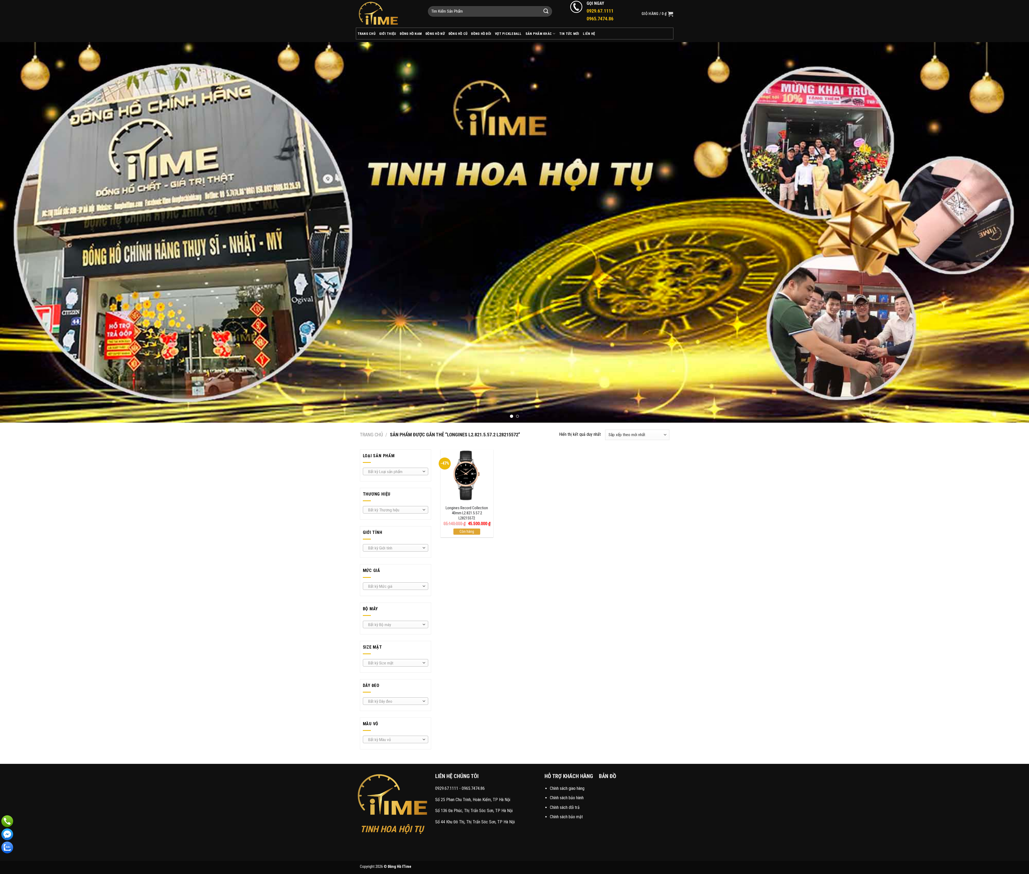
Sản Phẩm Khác (538, 34)
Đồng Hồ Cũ (458, 34)
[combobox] (395, 471)
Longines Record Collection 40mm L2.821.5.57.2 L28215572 (467, 513)
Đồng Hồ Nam (411, 34)
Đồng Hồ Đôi (481, 34)
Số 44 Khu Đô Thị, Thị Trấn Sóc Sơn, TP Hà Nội (475, 821)
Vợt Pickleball (508, 34)
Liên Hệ (589, 34)
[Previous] (27, 232)
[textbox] (394, 471)
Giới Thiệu (387, 34)
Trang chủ (371, 434)
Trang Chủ (366, 34)
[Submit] (546, 11)
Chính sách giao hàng (567, 788)
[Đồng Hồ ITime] (388, 14)
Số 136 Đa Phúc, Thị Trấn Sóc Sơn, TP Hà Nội (474, 810)
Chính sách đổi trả (565, 807)
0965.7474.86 (473, 788)
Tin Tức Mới (569, 34)
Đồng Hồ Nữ (435, 34)
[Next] (1001, 232)
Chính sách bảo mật (566, 816)
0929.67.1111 (446, 788)
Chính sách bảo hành (567, 797)
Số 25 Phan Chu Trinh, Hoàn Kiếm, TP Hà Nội (472, 799)
